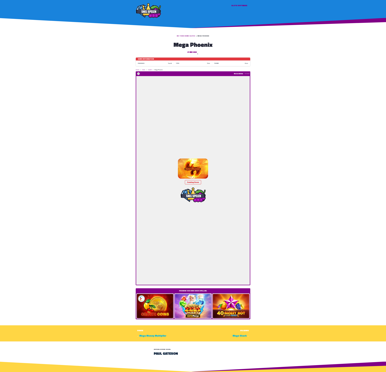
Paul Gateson (166, 353)
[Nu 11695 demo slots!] (148, 10)
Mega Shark (240, 336)
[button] (193, 168)
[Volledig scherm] (138, 73)
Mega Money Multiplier (152, 336)
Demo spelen (155, 306)
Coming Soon (193, 182)
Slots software (239, 5)
